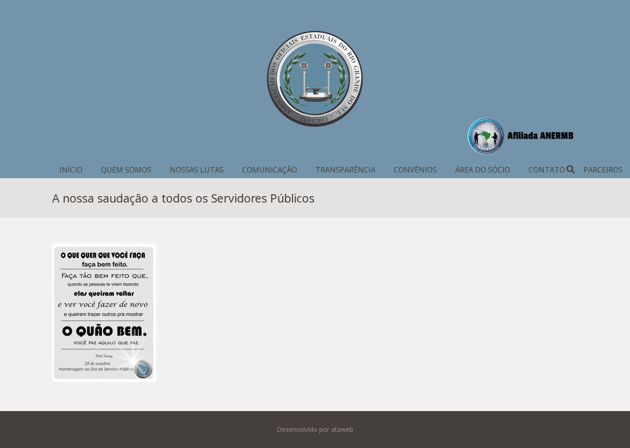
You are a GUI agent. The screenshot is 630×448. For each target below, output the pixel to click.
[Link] (315, 81)
